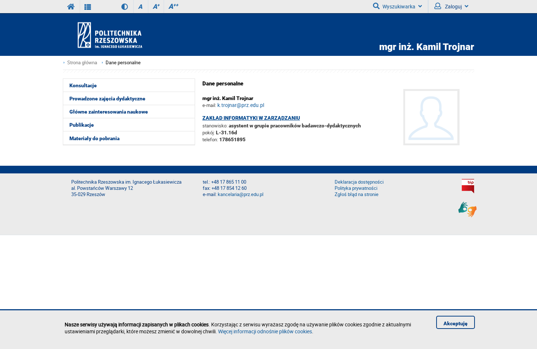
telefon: (210, 139)
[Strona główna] (131, 35)
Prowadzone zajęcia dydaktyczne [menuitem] (107, 98)
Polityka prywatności (356, 188)
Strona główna (82, 63)
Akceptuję (455, 323)
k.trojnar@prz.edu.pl (240, 104)
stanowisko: (215, 125)
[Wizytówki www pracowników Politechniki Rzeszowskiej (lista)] (88, 6)
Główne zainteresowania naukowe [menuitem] (108, 112)
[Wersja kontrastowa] (119, 6)
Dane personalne (123, 63)
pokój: (209, 132)
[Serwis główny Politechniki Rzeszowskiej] (71, 6)
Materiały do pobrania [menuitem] (94, 138)
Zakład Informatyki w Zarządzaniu (251, 118)
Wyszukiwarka (398, 6)
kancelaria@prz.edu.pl (240, 194)
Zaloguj (453, 6)
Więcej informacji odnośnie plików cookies (265, 331)
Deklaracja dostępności (359, 182)
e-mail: (209, 105)
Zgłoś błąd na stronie (356, 194)
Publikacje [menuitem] (81, 125)
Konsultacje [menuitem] (83, 85)
